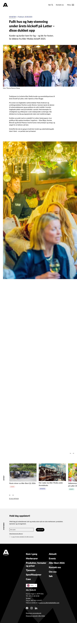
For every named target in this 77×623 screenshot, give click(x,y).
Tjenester (31, 570)
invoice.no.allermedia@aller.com (48, 603)
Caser (12, 486)
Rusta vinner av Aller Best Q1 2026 (22, 483)
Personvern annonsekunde (33, 613)
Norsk (32, 585)
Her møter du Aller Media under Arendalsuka (51, 484)
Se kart (28, 598)
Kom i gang (31, 554)
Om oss (53, 572)
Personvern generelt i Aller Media (35, 616)
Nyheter (12, 17)
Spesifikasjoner (33, 575)
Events (71, 489)
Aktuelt (52, 554)
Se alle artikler (14, 498)
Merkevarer (32, 559)
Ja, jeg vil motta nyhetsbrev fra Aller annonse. (22, 536)
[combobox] (31, 585)
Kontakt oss (60, 5)
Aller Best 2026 (57, 563)
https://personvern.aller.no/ (16, 533)
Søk (51, 576)
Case (28, 579)
